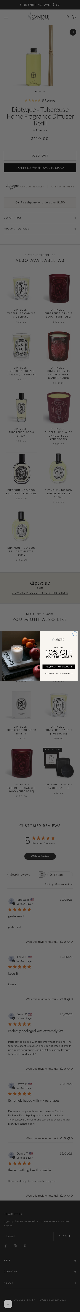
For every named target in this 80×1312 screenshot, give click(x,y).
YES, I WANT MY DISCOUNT (58, 666)
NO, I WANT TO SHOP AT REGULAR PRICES (58, 673)
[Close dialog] (75, 633)
